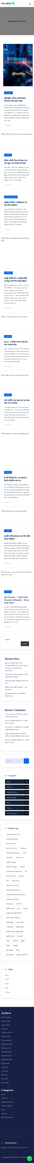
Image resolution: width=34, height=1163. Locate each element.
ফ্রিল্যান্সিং (15, 945)
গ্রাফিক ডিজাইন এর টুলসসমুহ (13, 918)
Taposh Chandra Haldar (12, 733)
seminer (21, 876)
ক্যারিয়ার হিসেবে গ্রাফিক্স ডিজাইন (13, 913)
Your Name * (9, 727)
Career (8, 155)
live (26, 871)
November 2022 (6, 1055)
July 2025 (4, 1029)
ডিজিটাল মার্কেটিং (20, 927)
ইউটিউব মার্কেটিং (10, 908)
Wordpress (9, 904)
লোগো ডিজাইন (9, 955)
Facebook (23, 848)
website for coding (12, 885)
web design (15, 881)
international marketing (14, 871)
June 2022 (4, 1071)
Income (22, 867)
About (7, 979)
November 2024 (6, 1032)
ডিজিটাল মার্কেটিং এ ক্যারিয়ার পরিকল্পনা (14, 932)
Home (7, 975)
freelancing (19, 857)
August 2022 (5, 1063)
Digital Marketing (17, 792)
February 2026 (6, 1017)
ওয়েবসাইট (25, 908)
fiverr (24, 853)
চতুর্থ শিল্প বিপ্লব (20, 922)
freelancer (9, 857)
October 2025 (5, 1021)
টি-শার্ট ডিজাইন (9, 927)
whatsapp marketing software (16, 894)
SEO (7, 881)
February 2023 (6, 1048)
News (17, 803)
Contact (7, 992)
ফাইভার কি (15, 941)
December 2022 (6, 1052)
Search (7, 639)
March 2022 (5, 1082)
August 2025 (5, 1025)
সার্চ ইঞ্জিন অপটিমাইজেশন (22, 955)
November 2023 (6, 1040)
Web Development (17, 813)
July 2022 (4, 1067)
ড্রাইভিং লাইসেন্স (10, 936)
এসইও (18, 908)
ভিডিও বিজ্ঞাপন (9, 950)
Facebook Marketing (13, 853)
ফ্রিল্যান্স (8, 945)
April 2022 (4, 1079)
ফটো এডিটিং (20, 936)
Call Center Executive (13, 834)
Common (8, 92)
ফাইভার (8, 941)
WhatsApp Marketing (13, 890)
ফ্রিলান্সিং (23, 941)
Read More (8, 125)
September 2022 (6, 1059)
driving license (11, 843)
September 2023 (6, 1044)
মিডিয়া (17, 950)
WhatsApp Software (12, 899)
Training (17, 808)
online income (10, 876)
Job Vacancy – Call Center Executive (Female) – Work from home (16, 600)
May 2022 (4, 1075)
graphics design (11, 867)
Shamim (7, 740)
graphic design (11, 862)
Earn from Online (11, 848)
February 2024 (6, 1036)
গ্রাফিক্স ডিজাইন (10, 922)
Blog (6, 988)
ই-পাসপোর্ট (18, 904)
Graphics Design (11, 197)
